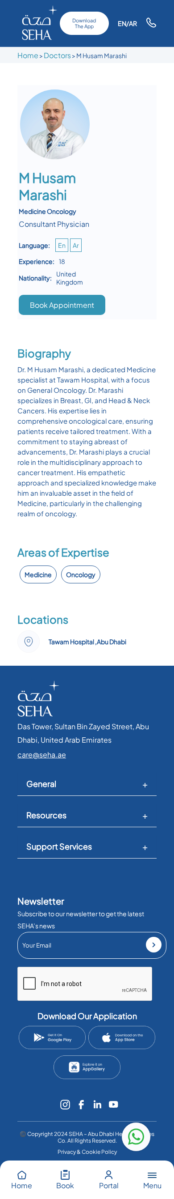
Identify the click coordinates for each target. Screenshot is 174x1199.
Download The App (84, 23)
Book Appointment (62, 305)
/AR (131, 23)
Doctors (57, 55)
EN (122, 23)
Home (27, 55)
